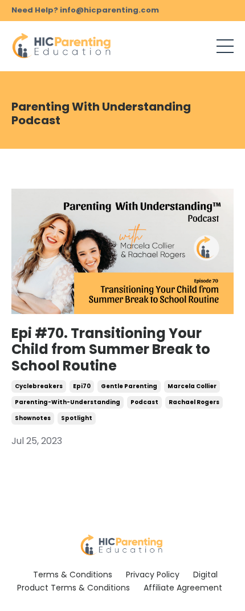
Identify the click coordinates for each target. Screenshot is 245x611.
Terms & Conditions (72, 574)
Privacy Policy (152, 574)
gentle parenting (129, 386)
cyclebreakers (39, 386)
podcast (144, 402)
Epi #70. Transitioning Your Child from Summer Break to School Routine (110, 349)
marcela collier (192, 386)
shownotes (33, 418)
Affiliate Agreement (183, 587)
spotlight (76, 418)
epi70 (82, 386)
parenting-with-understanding (67, 402)
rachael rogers (194, 402)
